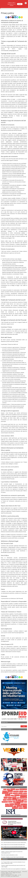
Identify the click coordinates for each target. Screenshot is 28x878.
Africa (5, 789)
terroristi (20, 806)
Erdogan (16, 793)
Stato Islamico (9, 806)
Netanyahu (5, 801)
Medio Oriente (24, 799)
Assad (10, 791)
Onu (14, 801)
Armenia (5, 791)
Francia (25, 793)
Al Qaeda (17, 789)
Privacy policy (24, 871)
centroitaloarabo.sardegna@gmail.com (9, 50)
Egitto (11, 793)
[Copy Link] (22, 17)
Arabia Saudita (23, 789)
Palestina (20, 801)
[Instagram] (11, 17)
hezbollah (24, 795)
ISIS (15, 797)
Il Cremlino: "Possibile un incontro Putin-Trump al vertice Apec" (12, 857)
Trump (25, 806)
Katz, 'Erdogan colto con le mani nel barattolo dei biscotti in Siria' (13, 844)
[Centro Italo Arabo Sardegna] (11, 737)
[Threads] (13, 17)
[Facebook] (6, 17)
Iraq (10, 797)
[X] (8, 17)
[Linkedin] (15, 17)
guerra (12, 795)
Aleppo (9, 789)
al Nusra (13, 789)
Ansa (3, 839)
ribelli (7, 804)
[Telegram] (17, 17)
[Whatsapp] (20, 17)
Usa (25, 808)
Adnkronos (5, 859)
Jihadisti (9, 799)
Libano (15, 799)
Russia (12, 804)
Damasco (5, 793)
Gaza (8, 795)
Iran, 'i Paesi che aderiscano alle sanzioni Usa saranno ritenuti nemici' (13, 842)
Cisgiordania (16, 791)
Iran (6, 797)
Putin (26, 801)
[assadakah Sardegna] (12, 822)
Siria (18, 804)
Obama (10, 801)
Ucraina (20, 808)
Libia (20, 799)
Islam (18, 797)
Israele (24, 797)
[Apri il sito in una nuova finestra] (11, 812)
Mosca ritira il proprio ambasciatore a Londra (9, 854)
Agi (3, 848)
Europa (20, 793)
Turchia (15, 808)
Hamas (17, 795)
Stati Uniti (24, 804)
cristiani (21, 791)
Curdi (26, 791)
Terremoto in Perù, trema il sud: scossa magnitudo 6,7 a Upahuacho (13, 868)
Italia (5, 799)
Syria (15, 806)
